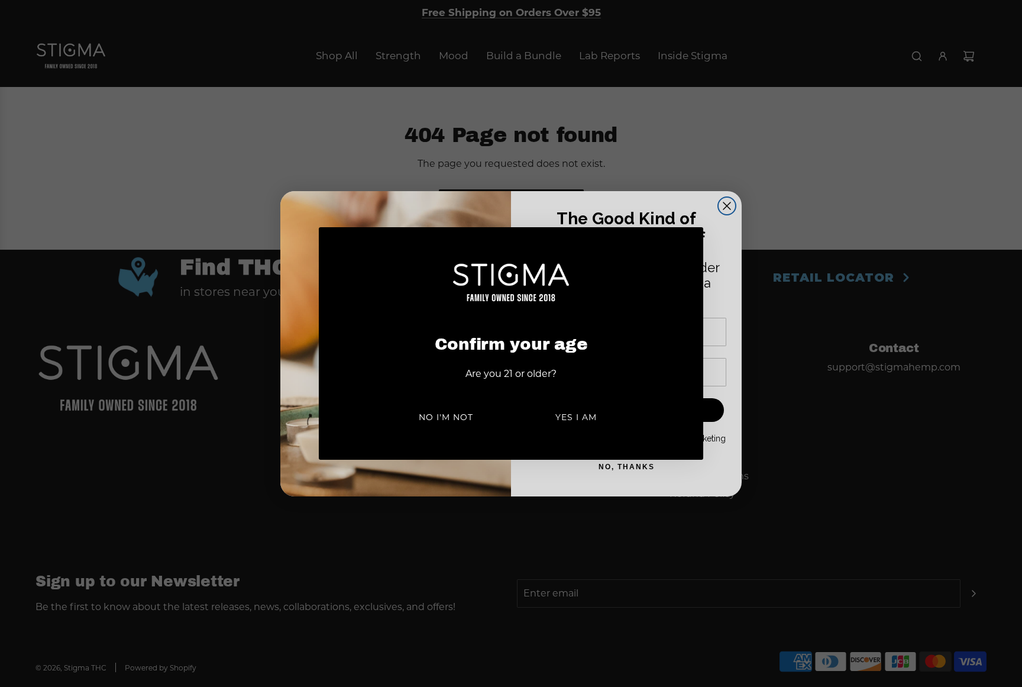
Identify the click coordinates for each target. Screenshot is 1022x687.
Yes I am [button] (576, 417)
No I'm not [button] (446, 417)
